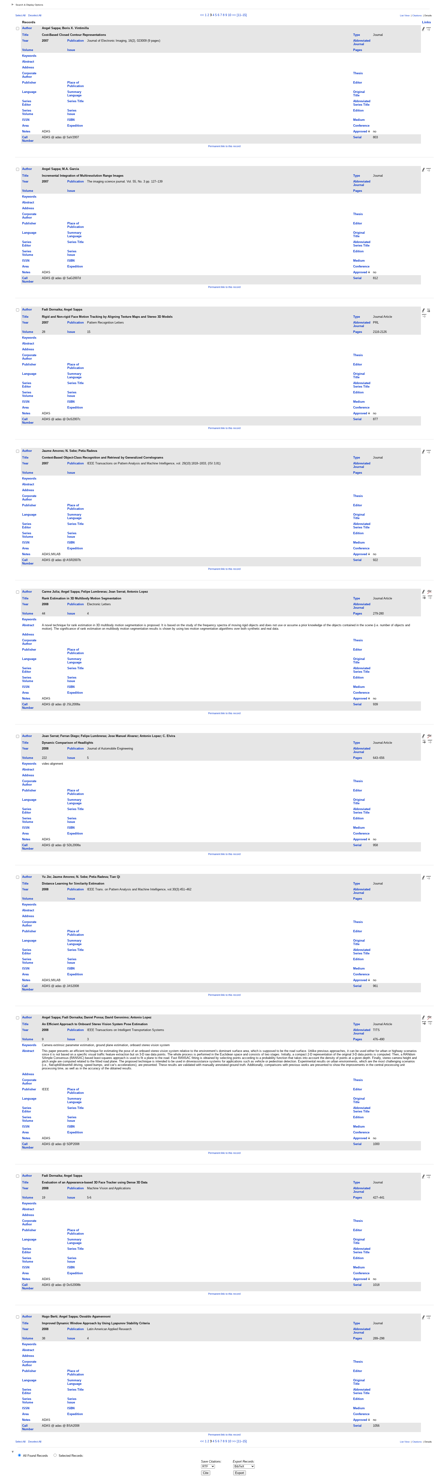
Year (25, 40)
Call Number (28, 138)
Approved (360, 131)
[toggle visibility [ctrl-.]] (13, 1452)
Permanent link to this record (224, 146)
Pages (357, 50)
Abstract (28, 61)
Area (25, 125)
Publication (75, 40)
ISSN (25, 120)
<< (202, 15)
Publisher (29, 82)
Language (29, 92)
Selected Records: (71, 1455)
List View (405, 15)
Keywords (29, 55)
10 (229, 15)
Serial (357, 137)
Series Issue (71, 112)
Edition (358, 110)
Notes (26, 131)
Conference (361, 125)
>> (234, 15)
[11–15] (242, 15)
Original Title (359, 93)
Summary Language (74, 93)
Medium (359, 120)
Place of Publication (75, 84)
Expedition (75, 125)
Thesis (358, 73)
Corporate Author (29, 74)
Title (25, 35)
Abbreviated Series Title (361, 102)
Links (426, 22)
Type (356, 35)
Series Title (75, 101)
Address (28, 67)
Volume (27, 50)
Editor (357, 82)
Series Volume (27, 112)
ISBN (70, 120)
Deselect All (34, 15)
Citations (417, 15)
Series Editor (26, 102)
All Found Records (35, 1455)
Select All (20, 15)
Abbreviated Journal (361, 42)
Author (27, 28)
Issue (71, 50)
